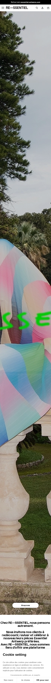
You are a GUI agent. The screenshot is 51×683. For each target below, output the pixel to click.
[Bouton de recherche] (37, 8)
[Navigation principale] (3, 8)
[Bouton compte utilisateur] (42, 8)
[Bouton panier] (48, 8)
